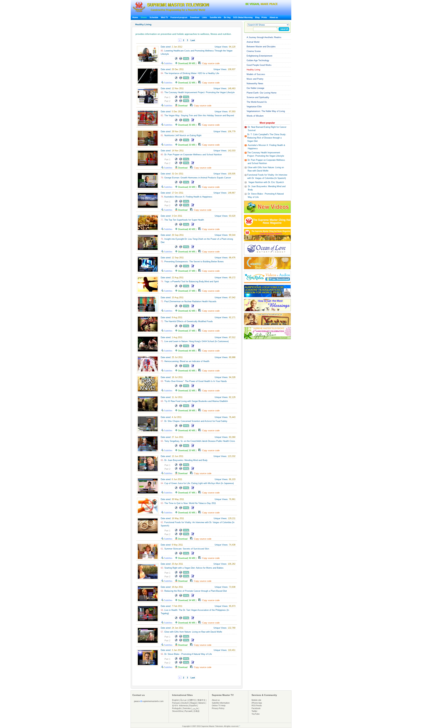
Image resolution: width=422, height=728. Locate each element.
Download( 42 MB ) (188, 311)
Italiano (201, 703)
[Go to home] (170, 12)
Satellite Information (221, 703)
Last (193, 40)
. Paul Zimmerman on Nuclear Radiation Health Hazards (188, 301)
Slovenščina (177, 711)
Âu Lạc (183, 700)
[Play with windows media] (180, 59)
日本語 (196, 711)
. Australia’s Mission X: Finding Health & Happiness (186, 197)
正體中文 (192, 700)
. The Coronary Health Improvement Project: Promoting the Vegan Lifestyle (198, 92)
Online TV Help (219, 705)
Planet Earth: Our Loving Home (261, 92)
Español (193, 705)
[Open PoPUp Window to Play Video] (186, 59)
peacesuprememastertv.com (149, 701)
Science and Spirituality (258, 97)
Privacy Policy (218, 708)
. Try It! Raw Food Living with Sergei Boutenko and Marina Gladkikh (194, 401)
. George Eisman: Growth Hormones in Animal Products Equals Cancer (196, 177)
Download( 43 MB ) (188, 370)
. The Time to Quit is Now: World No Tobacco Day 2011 (188, 503)
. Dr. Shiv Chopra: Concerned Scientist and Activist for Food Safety (194, 421)
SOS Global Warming (243, 17)
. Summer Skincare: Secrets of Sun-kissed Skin (185, 548)
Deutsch (185, 703)
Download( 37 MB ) (188, 271)
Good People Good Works (259, 65)
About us (274, 17)
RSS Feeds (257, 705)
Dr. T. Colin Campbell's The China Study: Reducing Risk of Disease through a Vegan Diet (266, 137)
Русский (188, 711)
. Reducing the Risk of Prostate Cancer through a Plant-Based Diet (194, 591)
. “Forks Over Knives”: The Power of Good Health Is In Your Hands (194, 381)
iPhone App (257, 703)
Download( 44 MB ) (188, 251)
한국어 (175, 705)
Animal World (253, 42)
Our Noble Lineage (255, 88)
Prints (264, 17)
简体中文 (201, 700)
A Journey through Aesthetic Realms (264, 37)
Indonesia (183, 705)
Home (135, 17)
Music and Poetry (255, 79)
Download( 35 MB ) (188, 125)
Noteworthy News (255, 83)
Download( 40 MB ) (188, 229)
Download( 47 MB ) (188, 492)
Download (194, 17)
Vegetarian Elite (254, 106)
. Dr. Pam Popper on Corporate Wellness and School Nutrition (191, 154)
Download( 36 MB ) (188, 558)
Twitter (254, 711)
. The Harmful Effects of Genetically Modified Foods (187, 321)
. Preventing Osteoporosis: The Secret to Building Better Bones (192, 261)
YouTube (256, 714)
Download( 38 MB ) (188, 410)
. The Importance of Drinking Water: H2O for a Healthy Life (190, 73)
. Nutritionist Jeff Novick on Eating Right (181, 135)
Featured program (178, 17)
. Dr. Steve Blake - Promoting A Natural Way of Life (186, 654)
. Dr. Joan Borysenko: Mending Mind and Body (184, 460)
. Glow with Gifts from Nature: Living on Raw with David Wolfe (191, 632)
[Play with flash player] (176, 59)
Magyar (193, 703)
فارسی (195, 708)
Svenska (187, 708)
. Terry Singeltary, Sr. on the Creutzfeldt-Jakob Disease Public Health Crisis (198, 441)
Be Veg (227, 17)
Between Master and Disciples (261, 46)
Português (176, 708)
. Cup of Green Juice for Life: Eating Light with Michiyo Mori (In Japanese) (197, 483)
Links (204, 17)
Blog (257, 17)
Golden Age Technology (258, 60)
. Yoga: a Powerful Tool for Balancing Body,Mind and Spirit (190, 281)
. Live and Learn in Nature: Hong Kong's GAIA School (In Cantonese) (195, 341)
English (175, 700)
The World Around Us (257, 102)
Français (176, 703)
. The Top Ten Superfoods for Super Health (182, 220)
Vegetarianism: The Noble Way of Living (266, 111)
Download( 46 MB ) (188, 623)
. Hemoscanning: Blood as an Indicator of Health (185, 361)
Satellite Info (215, 17)
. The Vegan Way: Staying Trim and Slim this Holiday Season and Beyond (197, 115)
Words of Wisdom (255, 116)
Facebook (256, 708)
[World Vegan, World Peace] (253, 4)
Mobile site (256, 700)
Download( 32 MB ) (188, 82)
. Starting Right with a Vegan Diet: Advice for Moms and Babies (192, 568)
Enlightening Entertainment (259, 56)
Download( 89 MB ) (188, 63)
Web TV (164, 17)
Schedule (154, 17)
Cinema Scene (254, 51)
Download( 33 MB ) (188, 145)
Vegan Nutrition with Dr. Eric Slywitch (266, 182)
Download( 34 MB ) (188, 600)
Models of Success (256, 74)
